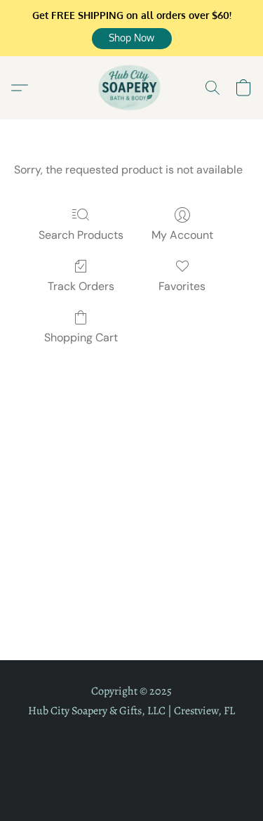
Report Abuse (181, 759)
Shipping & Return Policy (169, 738)
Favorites (182, 286)
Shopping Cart (81, 337)
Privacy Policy (69, 738)
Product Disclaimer (94, 759)
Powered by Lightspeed (131, 783)
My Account (182, 235)
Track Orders (81, 286)
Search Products (81, 235)
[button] (132, 38)
